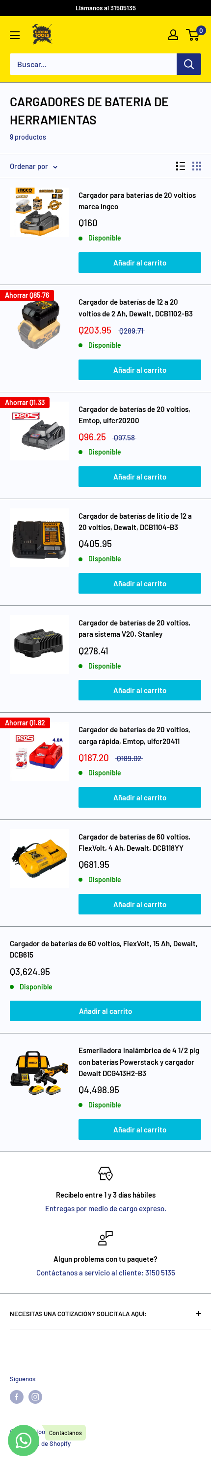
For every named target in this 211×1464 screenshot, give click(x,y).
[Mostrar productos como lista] (180, 166)
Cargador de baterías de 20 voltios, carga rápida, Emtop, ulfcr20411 (134, 735)
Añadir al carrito (139, 262)
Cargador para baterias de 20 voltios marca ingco (137, 201)
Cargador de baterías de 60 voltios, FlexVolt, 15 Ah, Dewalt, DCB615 (104, 949)
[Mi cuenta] (173, 34)
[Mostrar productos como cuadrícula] (196, 166)
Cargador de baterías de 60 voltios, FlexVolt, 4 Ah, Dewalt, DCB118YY (134, 842)
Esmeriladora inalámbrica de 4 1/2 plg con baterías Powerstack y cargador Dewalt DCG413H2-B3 (139, 1062)
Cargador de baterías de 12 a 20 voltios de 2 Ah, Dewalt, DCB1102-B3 (136, 307)
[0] (193, 35)
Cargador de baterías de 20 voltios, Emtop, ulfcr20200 (134, 415)
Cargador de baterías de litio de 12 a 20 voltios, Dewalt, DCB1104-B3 (135, 521)
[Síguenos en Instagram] (35, 1397)
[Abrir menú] (15, 35)
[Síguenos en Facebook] (17, 1397)
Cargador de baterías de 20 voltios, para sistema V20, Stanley (134, 628)
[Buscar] (189, 64)
